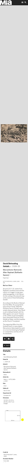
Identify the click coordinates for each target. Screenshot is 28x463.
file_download (5, 339)
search (25, 2)
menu (22, 2)
